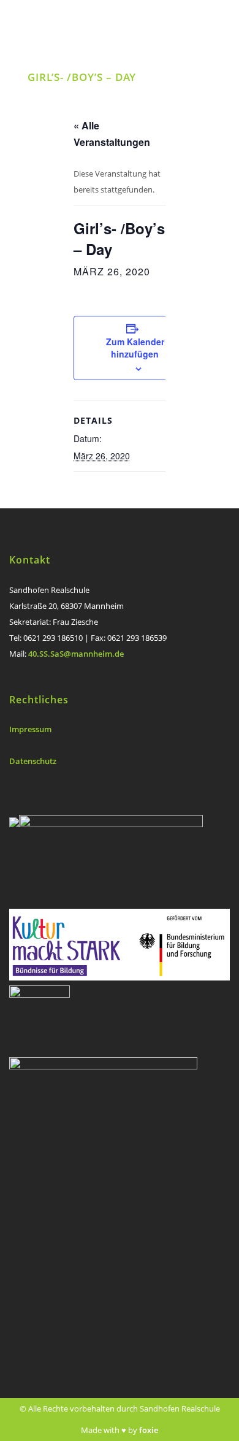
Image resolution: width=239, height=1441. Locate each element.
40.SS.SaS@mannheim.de (76, 653)
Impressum (30, 729)
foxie (148, 1429)
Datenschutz (32, 760)
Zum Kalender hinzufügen (135, 347)
